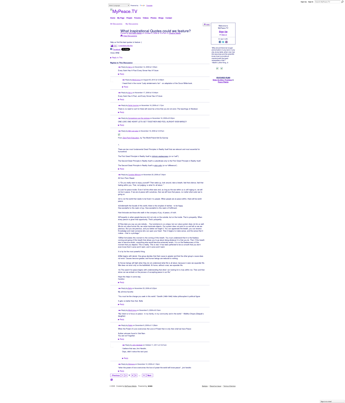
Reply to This (116, 57)
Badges (205, 386)
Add (207, 24)
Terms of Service (229, 386)
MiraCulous (136, 80)
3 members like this (125, 45)
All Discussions (116, 23)
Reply (121, 74)
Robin (130, 325)
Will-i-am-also (133, 131)
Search (342, 2)
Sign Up (304, 2)
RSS (112, 380)
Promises (228, 80)
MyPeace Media (135, 33)
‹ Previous (115, 375)
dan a (130, 67)
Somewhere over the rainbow (139, 118)
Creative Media (175, 33)
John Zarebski (137, 345)
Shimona (131, 364)
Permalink (119, 67)
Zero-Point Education (131, 137)
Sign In (310, 2)
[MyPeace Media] (114, 36)
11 (144, 375)
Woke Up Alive (218, 80)
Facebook (117, 49)
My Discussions (132, 23)
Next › (149, 375)
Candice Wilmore (134, 174)
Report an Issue (215, 386)
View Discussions (130, 35)
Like (115, 46)
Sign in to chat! (326, 401)
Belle (130, 288)
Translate (149, 5)
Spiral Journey (133, 105)
